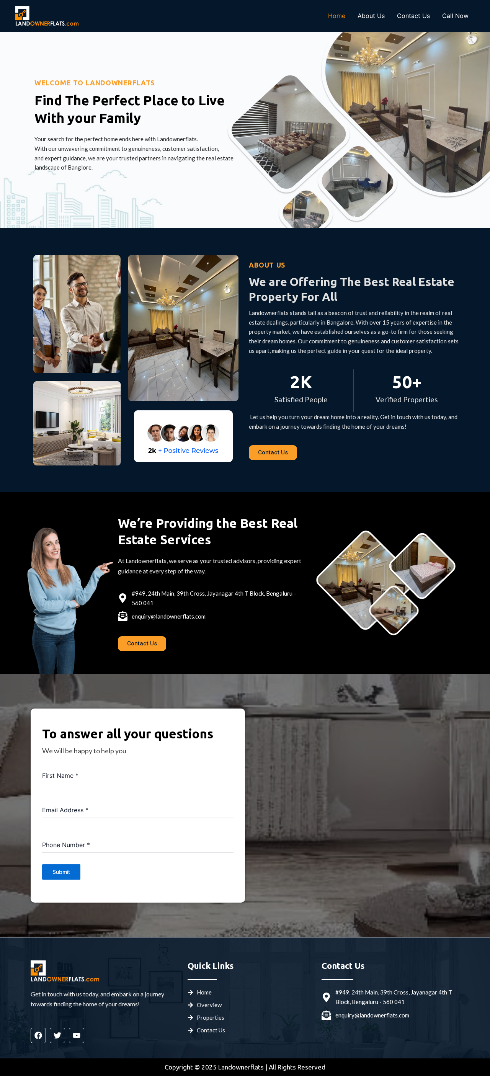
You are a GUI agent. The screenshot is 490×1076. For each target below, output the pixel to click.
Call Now (455, 16)
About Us (371, 16)
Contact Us (413, 16)
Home (336, 16)
